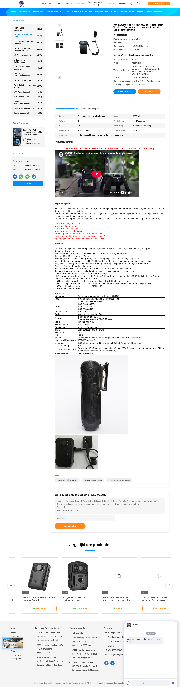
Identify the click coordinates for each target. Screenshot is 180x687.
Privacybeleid (16, 659)
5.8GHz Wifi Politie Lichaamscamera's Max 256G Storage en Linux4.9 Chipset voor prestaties (33, 132)
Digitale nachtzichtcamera (28, 102)
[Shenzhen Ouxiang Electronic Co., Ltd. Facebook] (106, 663)
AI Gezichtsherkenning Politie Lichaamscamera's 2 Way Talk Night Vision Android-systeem (32, 141)
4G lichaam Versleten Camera (28, 42)
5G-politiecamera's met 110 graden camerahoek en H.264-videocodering (106, 600)
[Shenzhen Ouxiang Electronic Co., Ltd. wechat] (27, 176)
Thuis (13, 633)
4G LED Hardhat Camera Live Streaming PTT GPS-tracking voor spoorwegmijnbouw (84, 654)
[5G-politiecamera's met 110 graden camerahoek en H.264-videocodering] (109, 576)
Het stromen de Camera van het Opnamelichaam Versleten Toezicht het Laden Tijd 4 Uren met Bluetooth (50, 661)
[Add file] (128, 683)
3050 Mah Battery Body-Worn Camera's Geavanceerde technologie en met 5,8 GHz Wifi (147, 600)
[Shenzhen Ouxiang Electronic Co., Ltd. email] (15, 176)
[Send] (173, 683)
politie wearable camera (93, 480)
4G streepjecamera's (28, 55)
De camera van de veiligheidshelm (28, 49)
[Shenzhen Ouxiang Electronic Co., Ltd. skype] (34, 176)
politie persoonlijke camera (67, 480)
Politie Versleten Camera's (28, 29)
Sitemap (14, 651)
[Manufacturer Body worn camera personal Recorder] (29, 576)
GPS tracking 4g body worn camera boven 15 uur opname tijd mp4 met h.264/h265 (49, 636)
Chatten (27, 183)
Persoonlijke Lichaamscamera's (28, 75)
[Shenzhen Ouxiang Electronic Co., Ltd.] (21, 4)
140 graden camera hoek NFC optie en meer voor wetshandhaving (66, 600)
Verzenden (70, 526)
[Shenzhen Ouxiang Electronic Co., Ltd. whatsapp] (21, 176)
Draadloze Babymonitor (28, 108)
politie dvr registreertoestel (119, 480)
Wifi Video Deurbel (28, 92)
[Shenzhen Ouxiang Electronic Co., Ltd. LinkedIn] (112, 663)
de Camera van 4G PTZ (28, 80)
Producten (15, 636)
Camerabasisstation (28, 113)
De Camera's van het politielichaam (28, 36)
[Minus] (173, 625)
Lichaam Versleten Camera (28, 68)
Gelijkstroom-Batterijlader (28, 61)
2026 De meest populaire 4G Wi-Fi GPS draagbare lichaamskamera (50, 649)
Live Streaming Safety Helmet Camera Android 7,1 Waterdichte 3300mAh (84, 641)
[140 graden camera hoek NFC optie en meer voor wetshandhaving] (69, 576)
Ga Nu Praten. (159, 3)
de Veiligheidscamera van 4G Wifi (28, 86)
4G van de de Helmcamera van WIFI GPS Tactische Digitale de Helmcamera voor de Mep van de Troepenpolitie (85, 666)
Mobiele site (16, 655)
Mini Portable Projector (28, 97)
